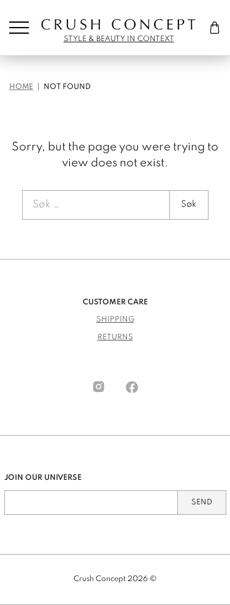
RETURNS (115, 337)
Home (21, 87)
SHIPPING (115, 319)
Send (201, 502)
